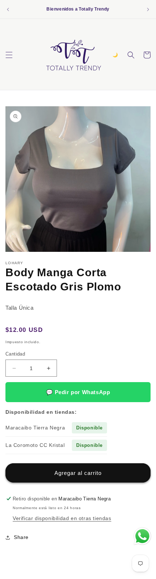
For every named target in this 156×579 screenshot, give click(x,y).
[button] (9, 55)
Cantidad (15, 354)
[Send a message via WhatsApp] (142, 536)
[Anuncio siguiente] (148, 9)
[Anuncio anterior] (8, 9)
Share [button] (21, 537)
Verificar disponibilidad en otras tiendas (62, 518)
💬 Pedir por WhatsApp (78, 392)
